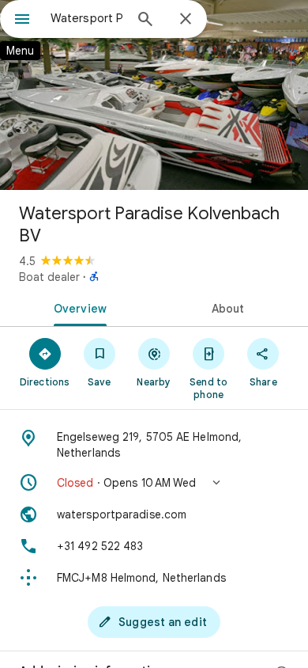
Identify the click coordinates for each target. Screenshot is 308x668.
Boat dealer (49, 277)
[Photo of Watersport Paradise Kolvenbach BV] (154, 95)
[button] (154, 483)
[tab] (77, 307)
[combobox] (87, 18)
